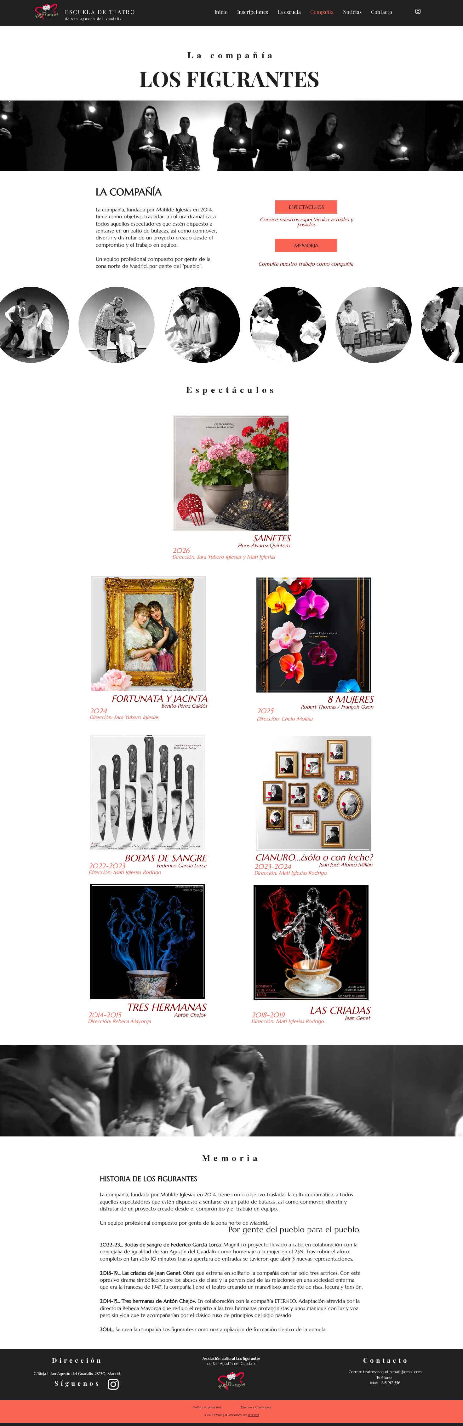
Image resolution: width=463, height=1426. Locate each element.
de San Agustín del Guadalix (93, 18)
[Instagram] (417, 11)
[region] (231, 480)
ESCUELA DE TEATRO (101, 12)
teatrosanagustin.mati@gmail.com (392, 1371)
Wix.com (253, 1415)
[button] (116, 325)
